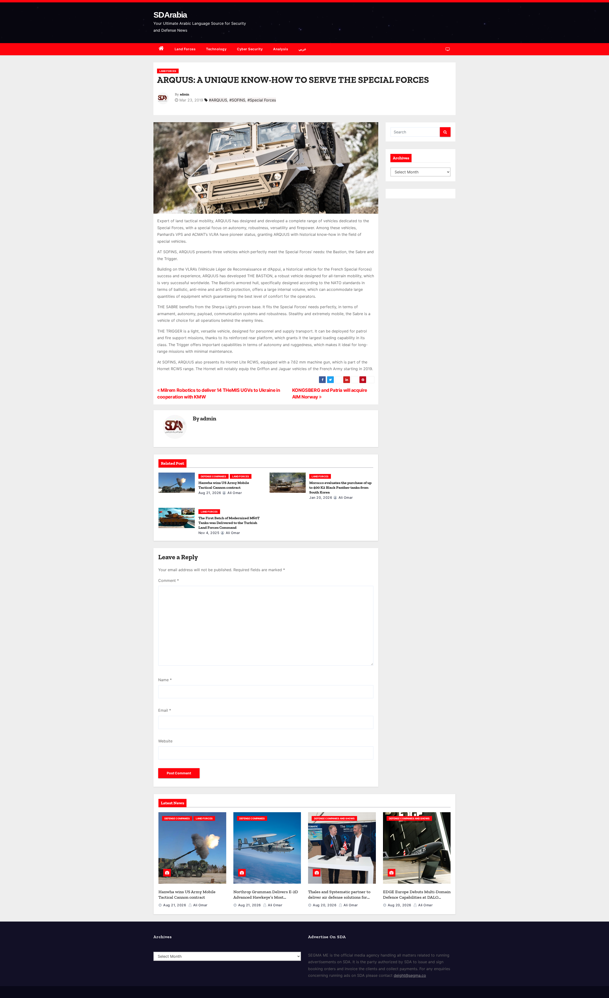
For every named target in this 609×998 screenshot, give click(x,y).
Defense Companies (213, 476)
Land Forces (185, 49)
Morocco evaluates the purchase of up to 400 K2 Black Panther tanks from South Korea (340, 487)
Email (164, 710)
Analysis (280, 49)
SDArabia (170, 14)
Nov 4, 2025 (209, 533)
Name (165, 679)
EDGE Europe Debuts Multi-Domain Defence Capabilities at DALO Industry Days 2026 (417, 897)
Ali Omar (234, 493)
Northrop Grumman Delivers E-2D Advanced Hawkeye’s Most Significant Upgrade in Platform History (265, 900)
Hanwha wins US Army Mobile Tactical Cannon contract (223, 485)
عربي (302, 49)
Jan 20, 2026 (320, 497)
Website (165, 741)
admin (184, 94)
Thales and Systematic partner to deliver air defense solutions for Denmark (339, 897)
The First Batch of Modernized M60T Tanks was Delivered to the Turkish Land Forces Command (229, 523)
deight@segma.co (410, 975)
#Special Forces (261, 100)
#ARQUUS (218, 100)
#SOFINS (237, 100)
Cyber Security (250, 49)
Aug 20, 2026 (324, 905)
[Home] (161, 49)
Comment (168, 580)
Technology (216, 49)
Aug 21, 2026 (209, 493)
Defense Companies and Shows (334, 818)
